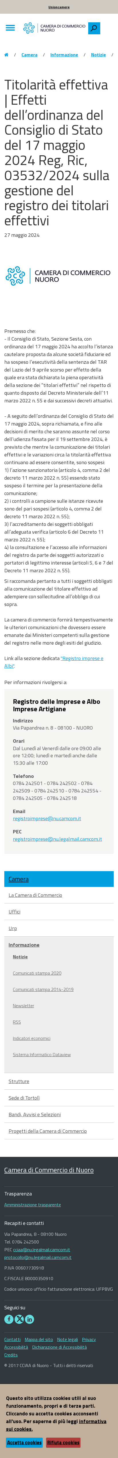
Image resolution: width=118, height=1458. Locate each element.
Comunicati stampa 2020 (37, 973)
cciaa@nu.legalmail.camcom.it (41, 1249)
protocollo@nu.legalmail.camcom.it (38, 1257)
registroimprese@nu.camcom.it (47, 818)
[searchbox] (107, 27)
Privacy (89, 1339)
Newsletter (23, 1005)
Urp (13, 928)
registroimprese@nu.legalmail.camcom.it (57, 839)
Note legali (67, 1339)
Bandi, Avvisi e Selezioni (35, 1114)
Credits (11, 1354)
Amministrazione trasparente (32, 1204)
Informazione (64, 54)
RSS (17, 1021)
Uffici (14, 911)
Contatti (12, 1339)
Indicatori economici (31, 1038)
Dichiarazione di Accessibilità (59, 1347)
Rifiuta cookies (63, 1442)
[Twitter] (19, 1319)
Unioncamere (59, 7)
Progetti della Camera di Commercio (48, 1131)
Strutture (19, 1081)
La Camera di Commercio (35, 895)
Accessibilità (16, 1347)
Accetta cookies (24, 1442)
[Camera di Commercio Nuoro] (54, 27)
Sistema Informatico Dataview (42, 1054)
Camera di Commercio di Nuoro (49, 1170)
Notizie (98, 54)
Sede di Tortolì (24, 1098)
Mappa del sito (39, 1339)
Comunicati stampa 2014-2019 (43, 989)
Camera (29, 54)
